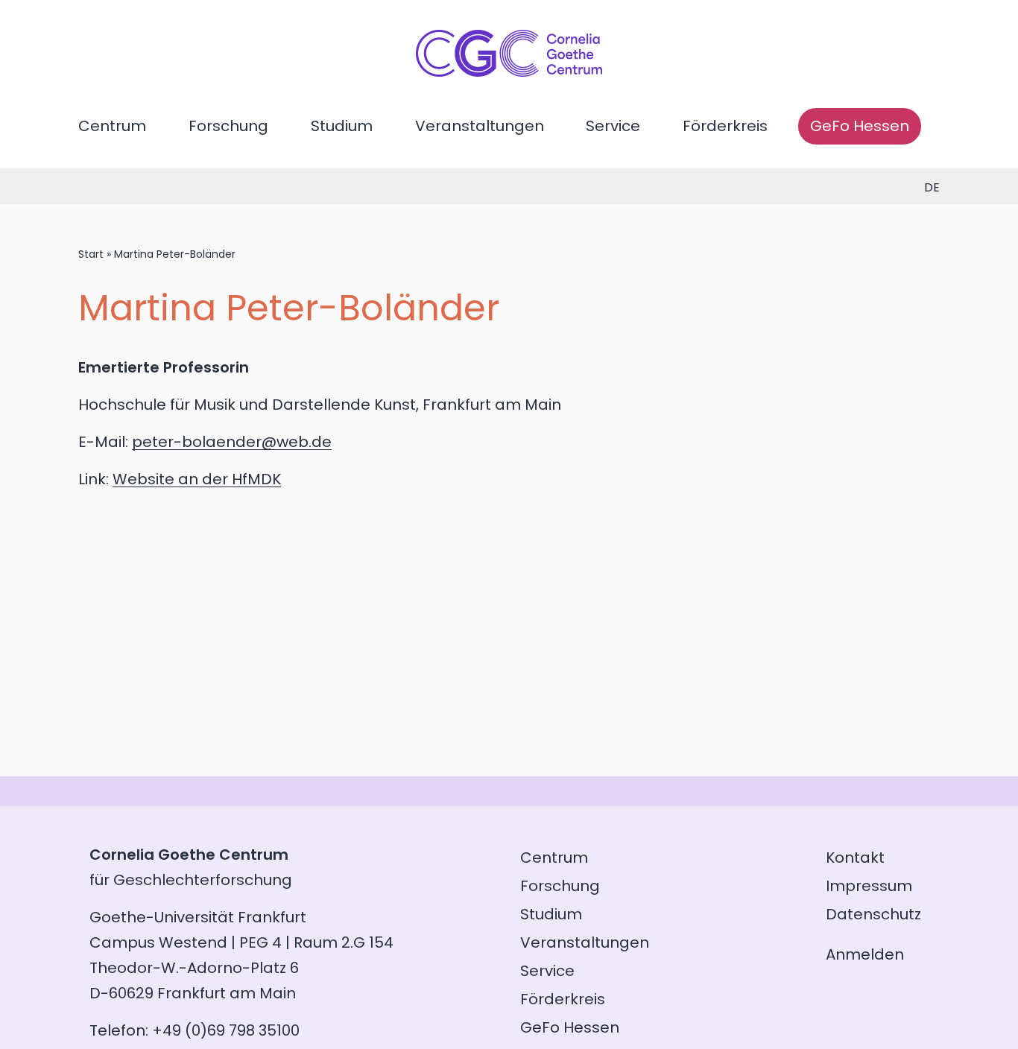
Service (613, 125)
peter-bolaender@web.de (232, 441)
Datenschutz (873, 914)
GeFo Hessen (859, 125)
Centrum (112, 125)
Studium (342, 125)
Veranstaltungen (479, 125)
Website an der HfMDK (197, 479)
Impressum (869, 885)
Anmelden (865, 954)
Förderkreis (725, 125)
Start (91, 254)
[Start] (509, 71)
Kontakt (855, 857)
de (932, 187)
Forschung (228, 125)
